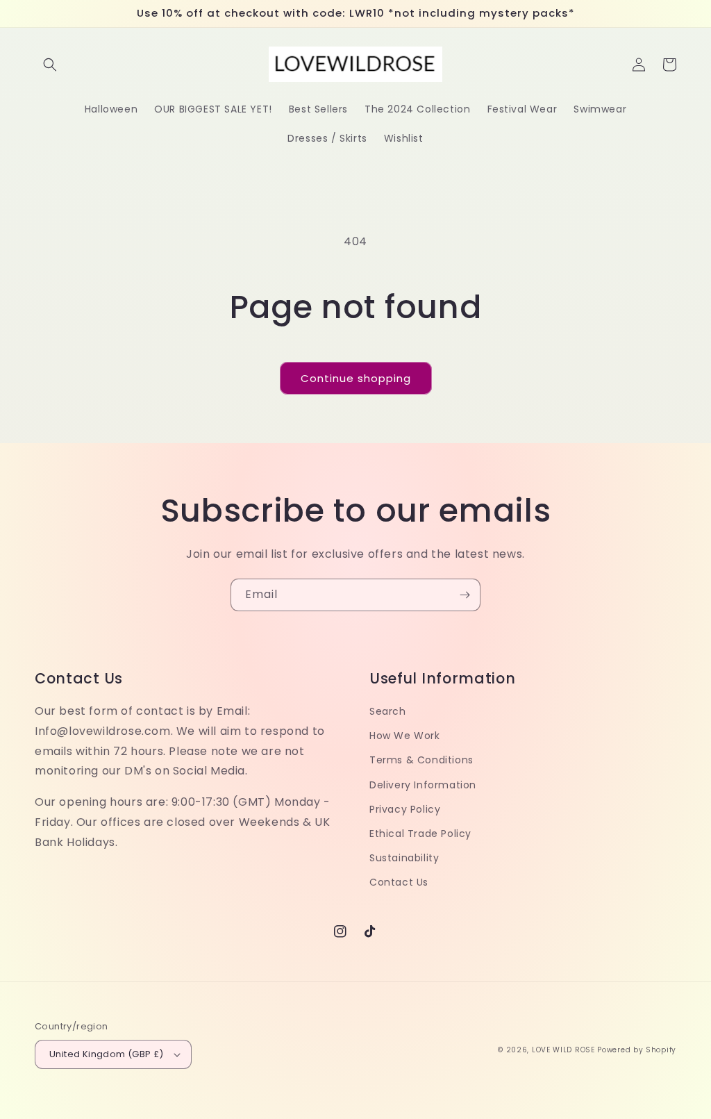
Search (387, 711)
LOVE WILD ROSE (563, 1050)
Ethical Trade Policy (420, 833)
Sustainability (404, 858)
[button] (50, 64)
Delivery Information (422, 785)
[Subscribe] (464, 595)
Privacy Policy (404, 809)
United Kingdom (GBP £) (106, 1054)
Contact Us (398, 882)
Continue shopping (356, 378)
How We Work (404, 736)
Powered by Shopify (636, 1050)
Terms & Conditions (421, 760)
